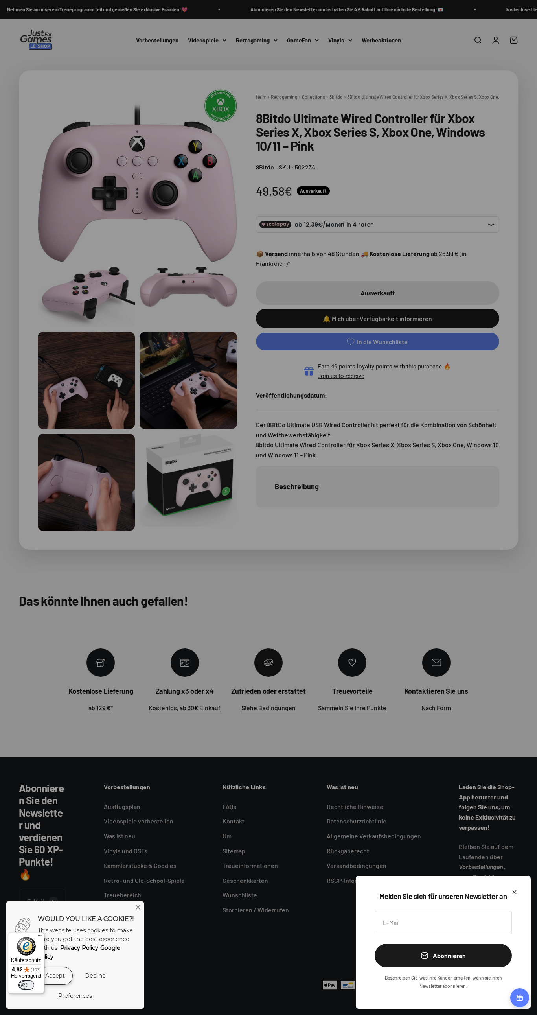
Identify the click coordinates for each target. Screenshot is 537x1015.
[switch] (26, 985)
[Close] (138, 907)
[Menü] (39, 937)
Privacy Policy (79, 947)
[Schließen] (514, 892)
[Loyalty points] (519, 997)
